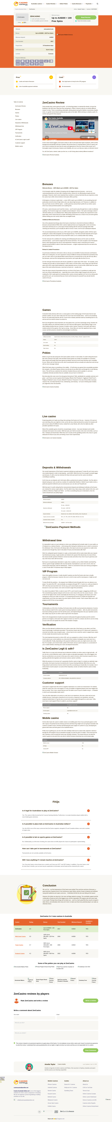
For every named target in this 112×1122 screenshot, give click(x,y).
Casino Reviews (50, 3)
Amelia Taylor (50, 1064)
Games (17, 112)
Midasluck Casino (52, 1100)
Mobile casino (19, 146)
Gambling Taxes (68, 1090)
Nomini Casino (52, 1090)
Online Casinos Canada (89, 1093)
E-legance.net (60, 1118)
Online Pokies (64, 3)
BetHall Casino (52, 1097)
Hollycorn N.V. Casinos (70, 1087)
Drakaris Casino (20, 953)
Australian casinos (36, 3)
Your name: (16, 1014)
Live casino (18, 119)
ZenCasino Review (20, 106)
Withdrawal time (19, 126)
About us (86, 1081)
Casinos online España (89, 1103)
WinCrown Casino (20, 936)
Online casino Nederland (89, 1097)
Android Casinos (52, 1087)
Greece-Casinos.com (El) (89, 1100)
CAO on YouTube (87, 1087)
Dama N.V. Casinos (69, 1084)
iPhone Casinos (52, 1084)
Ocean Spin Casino (53, 1103)
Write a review (90, 1000)
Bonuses (17, 109)
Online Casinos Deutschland (90, 1106)
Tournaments (18, 132)
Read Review (85, 17)
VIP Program (18, 129)
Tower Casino (19, 945)
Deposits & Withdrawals (21, 122)
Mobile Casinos (53, 1081)
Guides (66, 1081)
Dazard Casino (52, 1093)
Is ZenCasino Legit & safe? (22, 139)
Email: (58, 1014)
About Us (85, 1084)
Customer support (20, 143)
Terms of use (86, 1090)
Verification (18, 136)
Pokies (17, 116)
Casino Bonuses (77, 3)
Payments (89, 3)
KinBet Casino (52, 1106)
